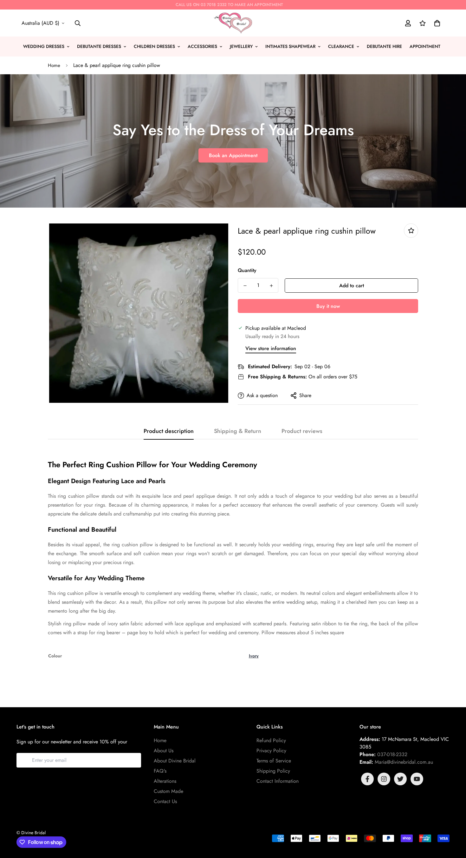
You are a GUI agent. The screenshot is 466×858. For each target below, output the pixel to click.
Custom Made (168, 791)
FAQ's (160, 771)
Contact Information (277, 781)
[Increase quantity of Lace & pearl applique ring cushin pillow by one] (271, 285)
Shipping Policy (273, 771)
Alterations (165, 781)
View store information (270, 348)
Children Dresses (154, 46)
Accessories (202, 46)
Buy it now (328, 306)
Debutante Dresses (99, 46)
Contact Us (165, 801)
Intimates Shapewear (290, 46)
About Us (163, 750)
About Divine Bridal (175, 760)
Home (54, 65)
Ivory (254, 656)
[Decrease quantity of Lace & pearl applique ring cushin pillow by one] (245, 285)
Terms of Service (273, 760)
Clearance (341, 46)
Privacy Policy (271, 750)
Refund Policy (271, 740)
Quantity (247, 270)
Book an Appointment (233, 155)
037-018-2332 (392, 754)
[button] (436, 23)
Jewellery (241, 46)
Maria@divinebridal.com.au (404, 762)
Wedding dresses (43, 46)
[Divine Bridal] (233, 23)
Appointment (425, 46)
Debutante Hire (384, 46)
